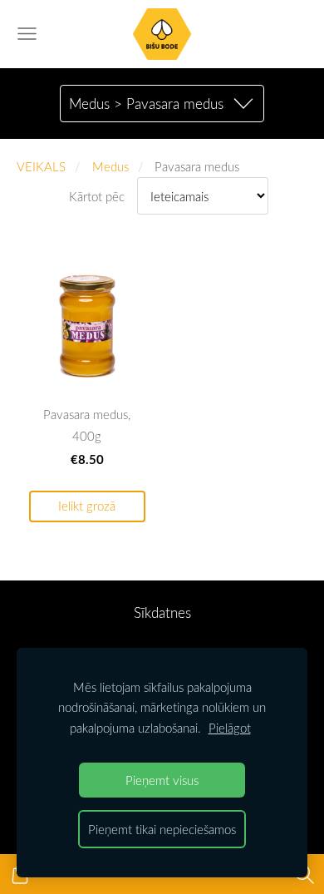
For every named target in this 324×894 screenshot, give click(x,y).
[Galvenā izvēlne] (27, 34)
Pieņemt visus (162, 780)
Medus (110, 166)
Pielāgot (230, 727)
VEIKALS (41, 166)
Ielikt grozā (86, 506)
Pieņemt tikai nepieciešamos (162, 829)
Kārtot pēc (97, 196)
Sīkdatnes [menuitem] (162, 612)
